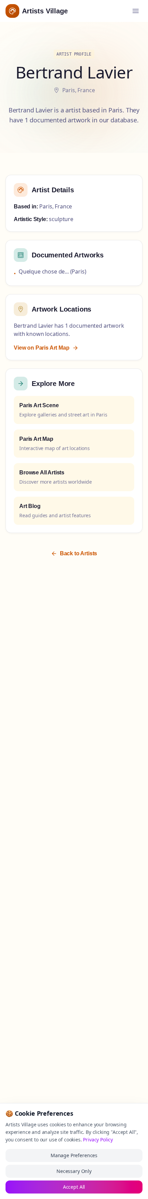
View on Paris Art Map (42, 348)
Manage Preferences (74, 1155)
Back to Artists (78, 553)
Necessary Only (74, 1171)
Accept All (74, 1187)
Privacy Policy (98, 1139)
